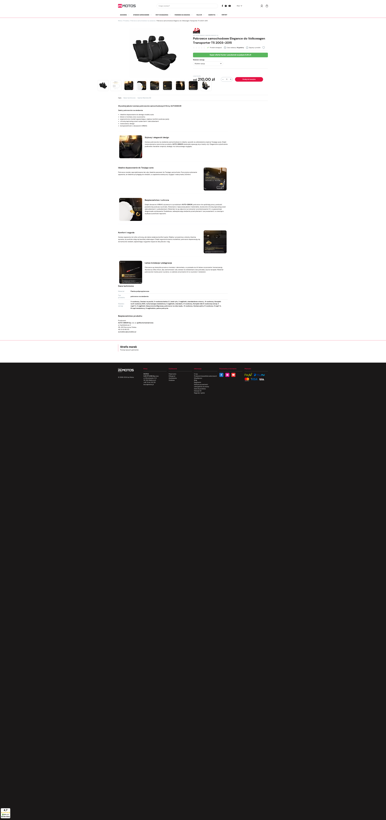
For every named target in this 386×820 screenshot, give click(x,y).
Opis (119, 98)
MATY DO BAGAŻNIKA (162, 15)
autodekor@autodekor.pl (127, 332)
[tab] (120, 98)
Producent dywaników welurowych (205, 376)
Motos (120, 21)
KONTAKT (224, 15)
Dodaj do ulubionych (263, 47)
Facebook (222, 6)
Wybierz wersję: (199, 60)
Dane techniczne (129, 98)
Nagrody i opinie (199, 393)
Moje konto (172, 374)
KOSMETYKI (211, 15)
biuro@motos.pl (148, 384)
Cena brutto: (197, 76)
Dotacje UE (198, 391)
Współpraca (198, 378)
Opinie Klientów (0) (144, 98)
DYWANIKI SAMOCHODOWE (141, 15)
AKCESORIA (123, 15)
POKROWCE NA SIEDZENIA (182, 15)
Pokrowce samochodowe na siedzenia (143, 21)
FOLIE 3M (199, 15)
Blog (195, 380)
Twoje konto (262, 6)
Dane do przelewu (200, 389)
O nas (196, 374)
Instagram (226, 6)
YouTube (229, 6)
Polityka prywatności (201, 384)
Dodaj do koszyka (249, 79)
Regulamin (197, 382)
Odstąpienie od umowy (201, 386)
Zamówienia (173, 378)
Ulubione (172, 380)
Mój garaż (172, 376)
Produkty (126, 21)
